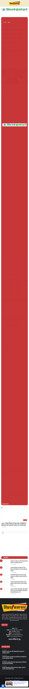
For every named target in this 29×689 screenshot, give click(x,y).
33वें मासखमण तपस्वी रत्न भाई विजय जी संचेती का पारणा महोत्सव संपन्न (18, 569)
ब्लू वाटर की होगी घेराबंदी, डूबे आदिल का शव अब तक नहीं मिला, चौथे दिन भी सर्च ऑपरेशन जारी (19, 590)
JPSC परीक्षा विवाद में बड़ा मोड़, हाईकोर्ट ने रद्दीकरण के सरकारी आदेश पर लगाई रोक (13, 524)
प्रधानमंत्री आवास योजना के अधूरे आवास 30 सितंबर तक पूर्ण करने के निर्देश (18, 576)
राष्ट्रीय (9, 22)
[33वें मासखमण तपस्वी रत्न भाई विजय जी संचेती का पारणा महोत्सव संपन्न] (5, 569)
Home (11, 680)
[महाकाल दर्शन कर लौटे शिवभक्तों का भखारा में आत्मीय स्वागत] (5, 563)
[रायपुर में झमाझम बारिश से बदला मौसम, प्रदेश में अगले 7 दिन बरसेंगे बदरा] (5, 584)
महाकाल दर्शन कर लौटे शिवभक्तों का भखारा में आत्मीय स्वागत (19, 561)
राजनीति (4, 22)
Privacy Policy (16, 680)
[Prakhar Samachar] (14, 3)
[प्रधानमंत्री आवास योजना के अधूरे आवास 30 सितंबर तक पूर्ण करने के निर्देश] (5, 577)
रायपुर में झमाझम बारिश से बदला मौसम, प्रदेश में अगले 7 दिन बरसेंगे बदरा (18, 583)
